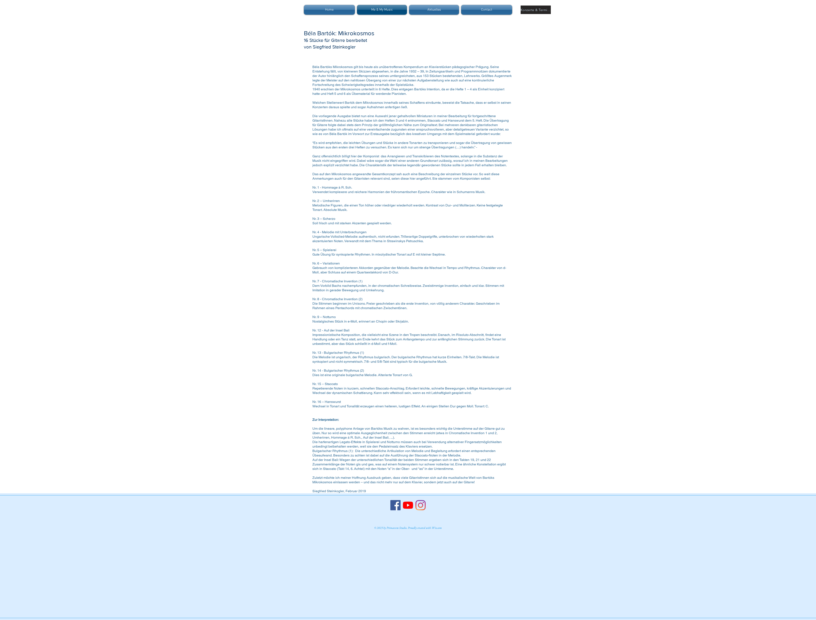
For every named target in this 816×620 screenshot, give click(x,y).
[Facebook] (395, 505)
